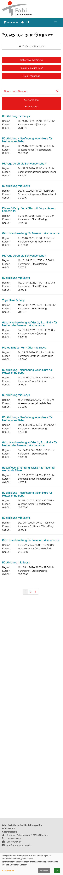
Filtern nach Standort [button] (15, 91)
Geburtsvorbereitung (31, 60)
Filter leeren (31, 106)
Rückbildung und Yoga (31, 68)
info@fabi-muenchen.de (19, 845)
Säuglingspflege (31, 76)
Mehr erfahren (8, 870)
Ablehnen (44, 870)
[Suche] (28, 22)
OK (57, 870)
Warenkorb (12, 22)
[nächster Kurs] (57, 592)
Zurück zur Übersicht (33, 46)
